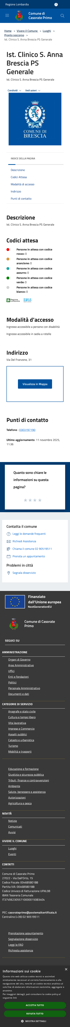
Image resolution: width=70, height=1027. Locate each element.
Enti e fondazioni (18, 677)
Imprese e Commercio (21, 728)
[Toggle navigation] (7, 15)
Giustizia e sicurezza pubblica (26, 774)
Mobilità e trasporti (20, 751)
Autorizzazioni (17, 797)
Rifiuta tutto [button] (34, 1013)
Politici (12, 682)
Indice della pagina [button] (23, 158)
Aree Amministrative (21, 665)
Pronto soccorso (14, 35)
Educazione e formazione (23, 769)
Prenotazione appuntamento (25, 933)
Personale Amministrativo (24, 688)
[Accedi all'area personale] (56, 4)
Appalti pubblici (17, 734)
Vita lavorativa (17, 723)
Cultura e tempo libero (22, 717)
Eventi (12, 854)
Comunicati (15, 826)
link (15, 997)
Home (7, 31)
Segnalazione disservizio (23, 939)
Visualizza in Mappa (35, 384)
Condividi (13, 90)
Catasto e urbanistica (21, 740)
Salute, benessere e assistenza (27, 792)
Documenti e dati (18, 694)
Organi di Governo (19, 659)
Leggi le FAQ (15, 945)
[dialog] (35, 996)
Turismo (13, 746)
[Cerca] (62, 16)
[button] (35, 1021)
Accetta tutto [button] (35, 1005)
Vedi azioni (31, 90)
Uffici (11, 671)
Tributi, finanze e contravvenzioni (28, 780)
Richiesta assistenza (20, 950)
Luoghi (47, 31)
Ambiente (14, 786)
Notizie (12, 821)
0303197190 (27, 430)
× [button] (66, 969)
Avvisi (12, 832)
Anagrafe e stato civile (22, 711)
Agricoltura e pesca (20, 803)
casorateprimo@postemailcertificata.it (32, 912)
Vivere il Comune (27, 31)
